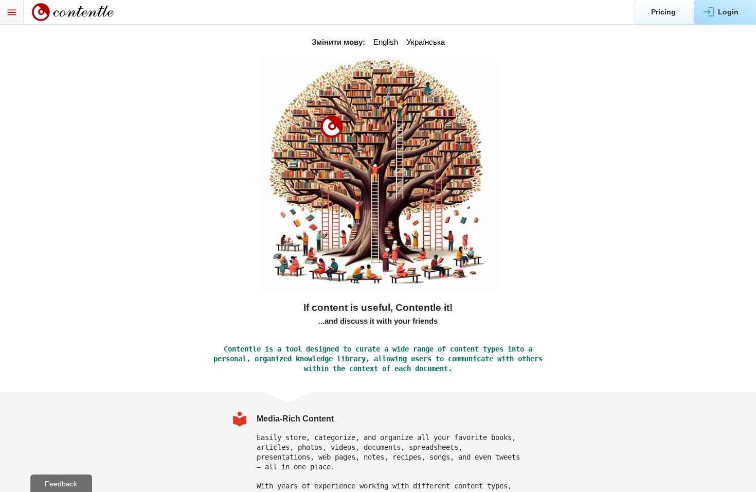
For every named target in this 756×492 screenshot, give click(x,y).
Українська (425, 42)
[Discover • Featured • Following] (78, 12)
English (385, 42)
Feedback (61, 484)
